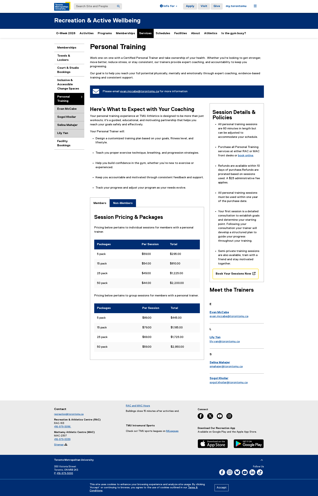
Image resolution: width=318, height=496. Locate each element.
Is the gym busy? (233, 33)
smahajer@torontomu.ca (226, 366)
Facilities (180, 33)
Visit (204, 6)
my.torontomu (236, 6)
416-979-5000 (65, 473)
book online (245, 155)
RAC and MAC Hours (138, 405)
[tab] (100, 202)
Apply (190, 6)
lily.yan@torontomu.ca (225, 341)
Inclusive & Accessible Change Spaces (68, 84)
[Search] (118, 6)
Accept (222, 487)
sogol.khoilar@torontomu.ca (229, 382)
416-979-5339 (62, 439)
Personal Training (63, 99)
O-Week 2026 (65, 33)
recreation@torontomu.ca (69, 414)
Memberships (125, 33)
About (195, 33)
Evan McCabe (67, 109)
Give (216, 6)
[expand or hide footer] (262, 460)
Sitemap (59, 444)
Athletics (210, 35)
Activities (87, 33)
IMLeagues (172, 431)
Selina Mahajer (67, 125)
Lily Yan (62, 133)
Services (145, 33)
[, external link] (213, 444)
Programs (105, 33)
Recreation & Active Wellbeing (97, 21)
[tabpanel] (147, 283)
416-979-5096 (62, 426)
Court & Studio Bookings (68, 70)
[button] (168, 6)
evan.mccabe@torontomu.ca (139, 91)
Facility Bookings (63, 143)
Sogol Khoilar (66, 117)
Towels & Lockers (63, 58)
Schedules (163, 33)
